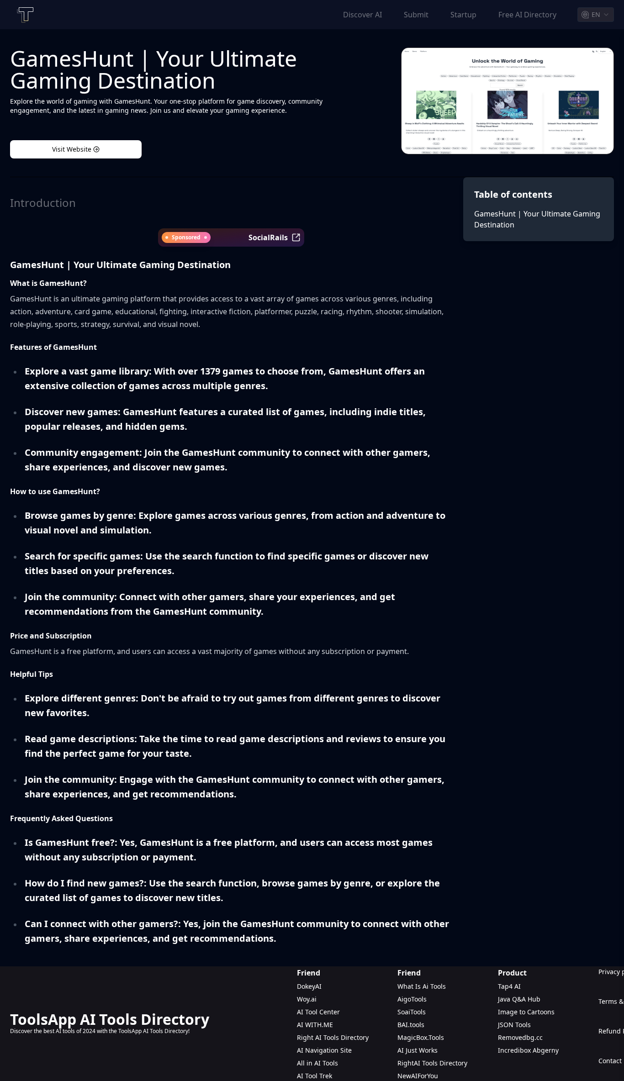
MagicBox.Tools (420, 1037)
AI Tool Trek (314, 1075)
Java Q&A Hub (519, 999)
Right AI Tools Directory (333, 1037)
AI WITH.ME (315, 1024)
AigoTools (412, 999)
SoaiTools (411, 1011)
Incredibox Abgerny (528, 1050)
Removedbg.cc (520, 1037)
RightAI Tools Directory (432, 1063)
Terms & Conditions (606, 1001)
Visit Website (71, 149)
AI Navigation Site (324, 1050)
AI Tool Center (318, 1011)
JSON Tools (514, 1024)
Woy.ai (307, 999)
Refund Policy (606, 1031)
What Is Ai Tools (421, 986)
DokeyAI (309, 986)
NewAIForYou (417, 1075)
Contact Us (606, 1060)
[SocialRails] (296, 237)
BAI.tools (410, 1024)
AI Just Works (417, 1050)
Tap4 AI (509, 986)
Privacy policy (606, 971)
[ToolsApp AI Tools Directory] (24, 14)
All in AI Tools (317, 1063)
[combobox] (595, 14)
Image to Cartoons (526, 1011)
